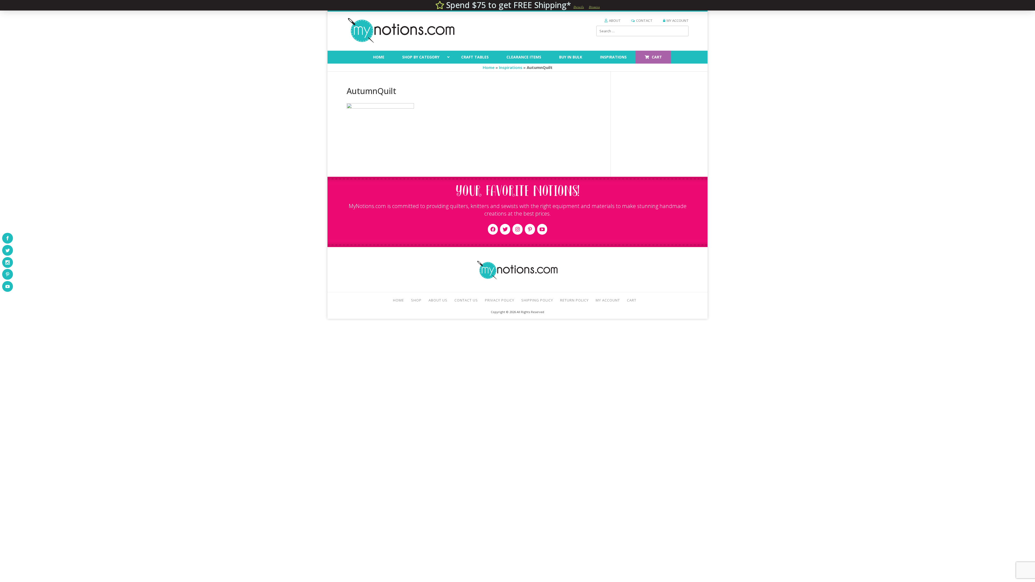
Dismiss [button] (594, 7)
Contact (644, 20)
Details (579, 7)
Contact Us (466, 300)
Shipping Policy (537, 300)
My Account (678, 20)
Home (489, 67)
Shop (416, 300)
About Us (438, 300)
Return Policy (574, 300)
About (615, 20)
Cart (631, 300)
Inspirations (510, 67)
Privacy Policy (499, 300)
